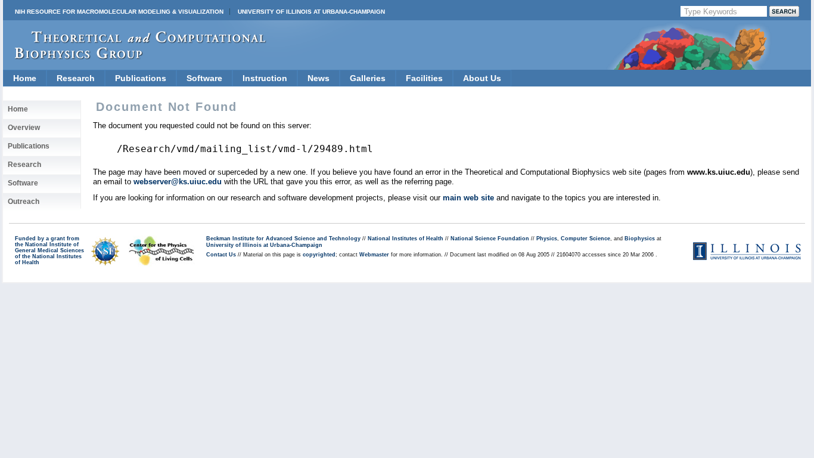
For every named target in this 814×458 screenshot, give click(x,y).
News (318, 78)
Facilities (424, 78)
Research (76, 78)
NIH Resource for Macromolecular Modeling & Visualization (119, 11)
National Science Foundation (490, 239)
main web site (468, 197)
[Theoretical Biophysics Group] (134, 56)
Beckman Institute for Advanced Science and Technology (283, 239)
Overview (24, 127)
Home (24, 78)
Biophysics (640, 239)
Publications (140, 78)
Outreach (23, 201)
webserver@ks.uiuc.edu (177, 181)
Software (204, 78)
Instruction (265, 78)
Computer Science (585, 239)
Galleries (368, 78)
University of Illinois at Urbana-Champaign (311, 11)
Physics (546, 239)
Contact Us (221, 255)
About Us (482, 78)
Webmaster (374, 255)
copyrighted (319, 255)
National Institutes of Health (405, 239)
